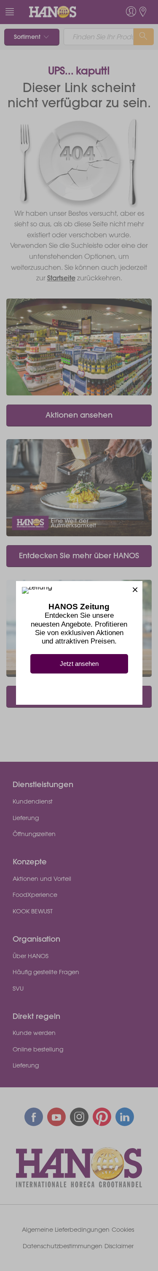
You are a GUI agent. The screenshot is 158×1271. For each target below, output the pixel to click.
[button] (135, 588)
